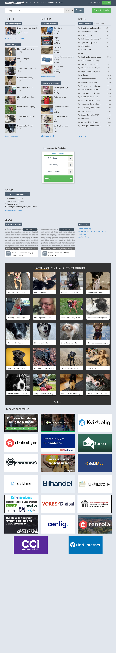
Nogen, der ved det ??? (90, 115)
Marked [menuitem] (36, 3)
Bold (82, 53)
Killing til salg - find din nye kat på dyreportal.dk (60, 249)
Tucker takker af (87, 111)
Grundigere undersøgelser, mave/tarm (91, 28)
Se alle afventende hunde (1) (16, 38)
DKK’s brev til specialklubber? (91, 86)
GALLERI (9, 19)
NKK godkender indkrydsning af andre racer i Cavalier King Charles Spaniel (91, 68)
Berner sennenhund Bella (17, 393)
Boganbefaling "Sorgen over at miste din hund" (91, 71)
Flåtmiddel (85, 118)
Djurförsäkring (83, 237)
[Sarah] (8, 253)
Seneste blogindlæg (13, 224)
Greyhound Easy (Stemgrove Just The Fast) (51, 393)
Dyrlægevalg (85, 75)
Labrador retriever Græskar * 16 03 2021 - (51, 368)
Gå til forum (82, 136)
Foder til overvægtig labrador (91, 100)
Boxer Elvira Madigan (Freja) (72, 317)
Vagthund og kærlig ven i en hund (91, 107)
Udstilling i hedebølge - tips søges (91, 82)
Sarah (14, 253)
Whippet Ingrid (40, 292)
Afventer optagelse (13, 24)
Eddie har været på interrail (91, 89)
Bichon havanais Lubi (69, 343)
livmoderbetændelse (89, 31)
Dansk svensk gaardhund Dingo (99, 393)
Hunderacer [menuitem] (52, 3)
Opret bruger (94, 3)
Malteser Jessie (93, 368)
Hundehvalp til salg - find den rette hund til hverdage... (26, 249)
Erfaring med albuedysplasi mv (91, 126)
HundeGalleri (14, 2)
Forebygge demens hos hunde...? (91, 104)
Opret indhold (101, 10)
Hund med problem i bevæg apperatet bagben (91, 57)
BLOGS (8, 219)
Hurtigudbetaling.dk (85, 229)
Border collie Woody (95, 292)
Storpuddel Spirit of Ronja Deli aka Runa (76, 393)
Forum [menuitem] (43, 3)
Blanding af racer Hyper (70, 368)
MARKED (46, 19)
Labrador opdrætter (88, 78)
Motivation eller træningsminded (91, 60)
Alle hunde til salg (48, 136)
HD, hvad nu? (86, 46)
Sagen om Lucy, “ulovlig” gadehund (91, 42)
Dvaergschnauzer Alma (16, 368)
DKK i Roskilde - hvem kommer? (91, 122)
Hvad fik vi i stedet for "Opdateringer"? (91, 97)
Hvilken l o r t (86, 50)
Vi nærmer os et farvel (89, 64)
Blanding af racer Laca (16, 292)
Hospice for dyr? (87, 35)
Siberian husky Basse (42, 343)
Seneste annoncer (49, 24)
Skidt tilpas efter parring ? (91, 39)
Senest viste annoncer (51, 83)
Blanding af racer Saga (16, 317)
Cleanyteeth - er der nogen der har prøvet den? (91, 93)
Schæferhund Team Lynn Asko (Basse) (76, 292)
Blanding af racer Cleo (42, 317)
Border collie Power (15, 343)
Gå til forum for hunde (13, 210)
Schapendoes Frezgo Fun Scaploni (100, 317)
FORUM (82, 19)
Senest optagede (12, 44)
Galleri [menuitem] (28, 3)
